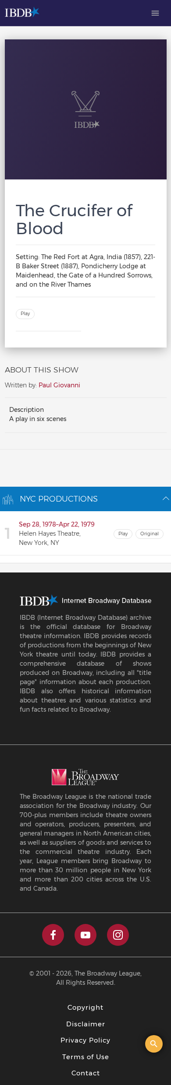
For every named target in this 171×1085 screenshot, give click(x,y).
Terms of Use (85, 1057)
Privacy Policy (85, 1040)
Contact (85, 1073)
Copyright (85, 1007)
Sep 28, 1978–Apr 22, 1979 (57, 524)
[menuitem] (155, 13)
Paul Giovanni (59, 385)
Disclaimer (85, 1024)
